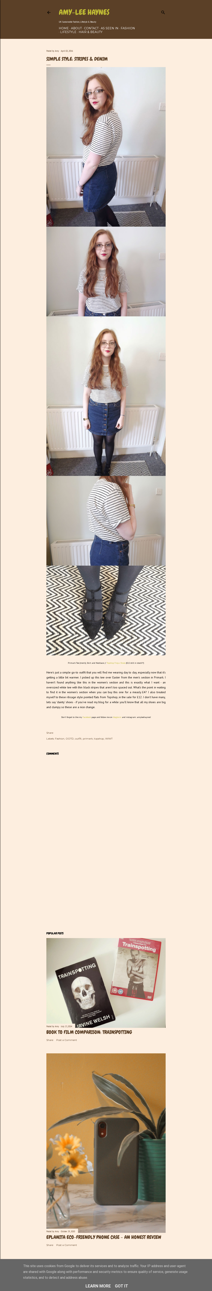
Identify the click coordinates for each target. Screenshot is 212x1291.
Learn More (98, 1286)
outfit (78, 738)
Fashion (128, 28)
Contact (91, 28)
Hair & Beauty (90, 32)
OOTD (70, 738)
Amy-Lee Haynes (84, 12)
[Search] (163, 11)
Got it (121, 1286)
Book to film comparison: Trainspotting (89, 1032)
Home (64, 28)
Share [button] (49, 732)
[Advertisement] (106, 892)
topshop (99, 738)
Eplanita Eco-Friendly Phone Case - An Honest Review (103, 1237)
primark (88, 738)
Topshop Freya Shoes (116, 663)
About (76, 28)
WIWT (109, 738)
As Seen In (109, 28)
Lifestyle (68, 32)
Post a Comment (66, 1040)
